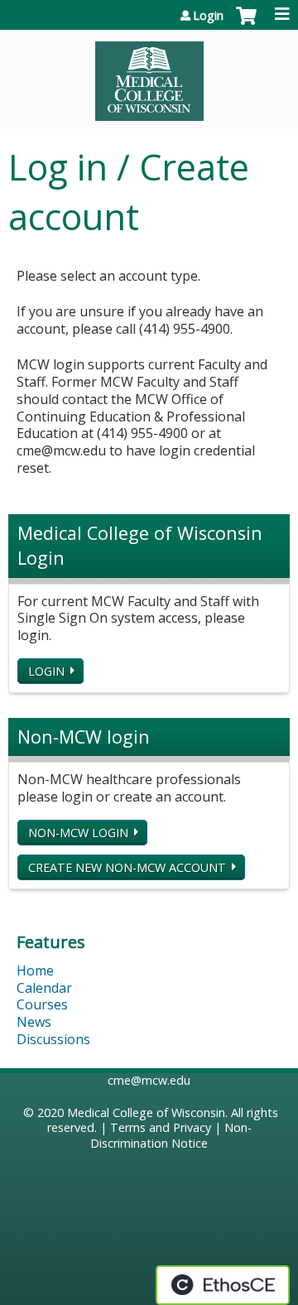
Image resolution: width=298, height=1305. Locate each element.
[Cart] (246, 24)
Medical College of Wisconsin (146, 1112)
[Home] (149, 75)
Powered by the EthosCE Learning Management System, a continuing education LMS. (223, 1285)
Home (35, 970)
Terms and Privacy (160, 1127)
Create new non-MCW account (127, 867)
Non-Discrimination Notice (171, 1135)
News (34, 1022)
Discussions (53, 1039)
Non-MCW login (78, 832)
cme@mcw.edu (149, 1080)
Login (208, 16)
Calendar (44, 988)
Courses (42, 1004)
